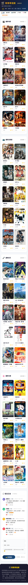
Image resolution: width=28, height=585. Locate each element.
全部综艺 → (23, 257)
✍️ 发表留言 (9, 557)
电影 (6, 8)
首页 (3, 8)
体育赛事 (24, 8)
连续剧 (9, 8)
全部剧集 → (23, 139)
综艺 (13, 8)
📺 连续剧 (13, 12)
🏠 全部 (2, 12)
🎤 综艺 (19, 12)
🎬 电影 (8, 12)
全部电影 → (23, 21)
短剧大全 (19, 8)
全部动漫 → (23, 376)
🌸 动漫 (24, 12)
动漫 (15, 8)
